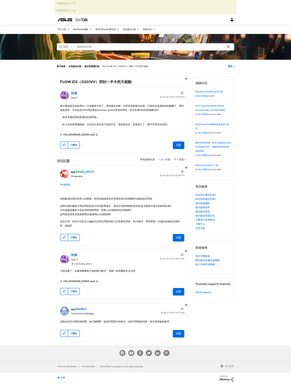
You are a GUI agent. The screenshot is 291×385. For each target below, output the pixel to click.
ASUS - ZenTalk (73, 19)
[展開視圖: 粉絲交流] (153, 29)
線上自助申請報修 (205, 264)
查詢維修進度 (202, 207)
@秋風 (66, 184)
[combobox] (154, 46)
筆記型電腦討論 (91, 66)
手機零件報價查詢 (205, 219)
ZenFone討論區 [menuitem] (80, 29)
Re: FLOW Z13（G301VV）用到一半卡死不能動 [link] (125, 66)
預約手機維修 (202, 256)
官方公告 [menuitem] (62, 29)
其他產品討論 (75, 66)
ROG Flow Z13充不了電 (206, 165)
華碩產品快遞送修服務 (207, 260)
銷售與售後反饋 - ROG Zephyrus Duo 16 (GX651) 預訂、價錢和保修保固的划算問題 (213, 147)
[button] (64, 145)
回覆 (178, 145)
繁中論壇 (61, 66)
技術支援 (200, 228)
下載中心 (200, 224)
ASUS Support (203, 292)
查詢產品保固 (202, 211)
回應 (83, 264)
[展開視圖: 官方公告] (68, 29)
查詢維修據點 (202, 203)
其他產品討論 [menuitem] (129, 29)
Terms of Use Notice (67, 366)
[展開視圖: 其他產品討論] (138, 29)
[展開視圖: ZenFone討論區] (90, 29)
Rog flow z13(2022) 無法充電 (209, 91)
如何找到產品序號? (205, 199)
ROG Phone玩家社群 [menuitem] (106, 29)
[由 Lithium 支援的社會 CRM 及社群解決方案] (226, 378)
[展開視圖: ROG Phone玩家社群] (118, 29)
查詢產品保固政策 (205, 215)
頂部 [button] (62, 377)
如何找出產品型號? (205, 195)
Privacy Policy (88, 366)
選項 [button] (230, 66)
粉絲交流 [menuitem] (147, 29)
